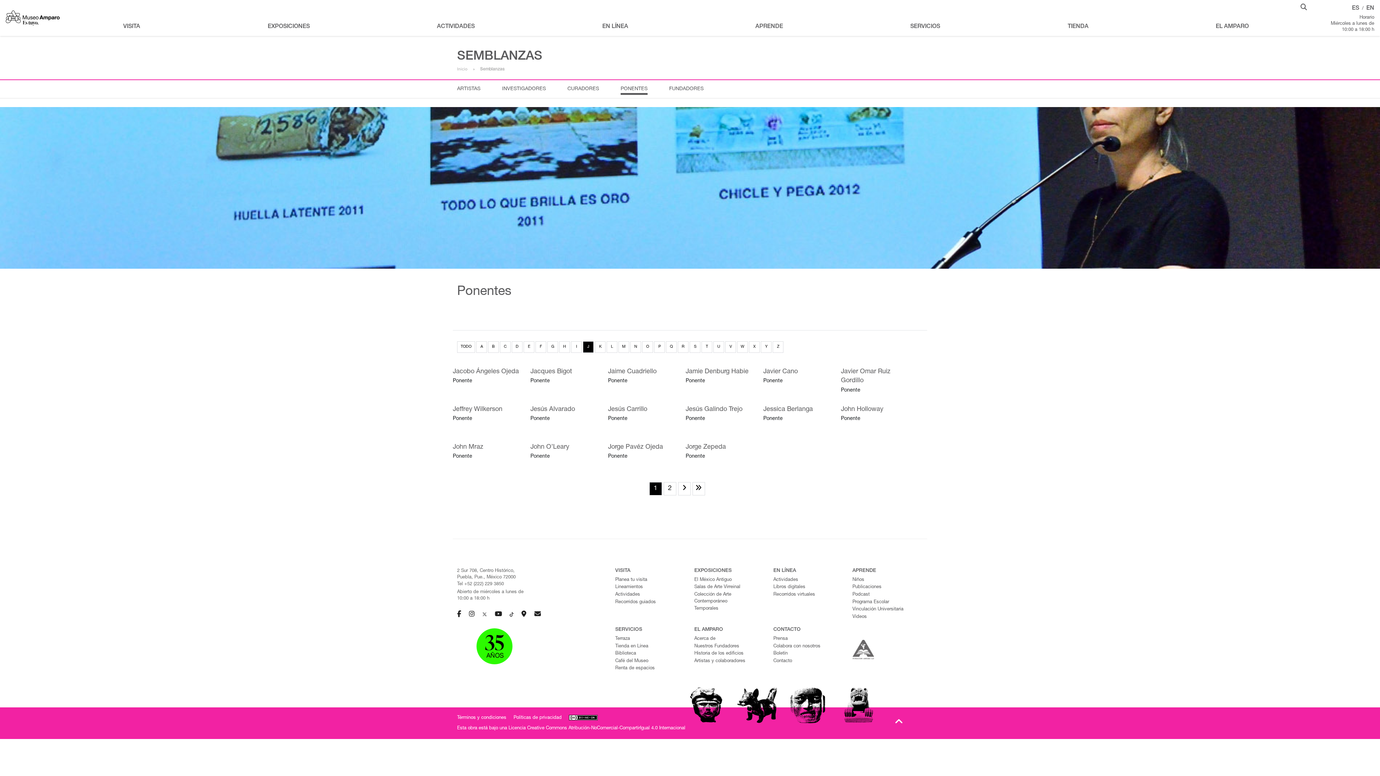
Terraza (622, 639)
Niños (858, 580)
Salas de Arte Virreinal (717, 587)
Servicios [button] (925, 27)
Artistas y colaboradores (719, 661)
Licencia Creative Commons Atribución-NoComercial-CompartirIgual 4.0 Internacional (597, 728)
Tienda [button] (1078, 27)
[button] (1304, 6)
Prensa (780, 639)
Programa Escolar (870, 602)
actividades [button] (456, 27)
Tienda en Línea (631, 646)
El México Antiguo (713, 580)
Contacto (782, 661)
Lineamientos (629, 587)
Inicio (462, 68)
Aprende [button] (769, 27)
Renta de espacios (635, 668)
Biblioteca (625, 653)
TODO (466, 347)
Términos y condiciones (481, 718)
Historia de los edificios (719, 653)
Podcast (861, 594)
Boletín (780, 653)
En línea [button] (615, 27)
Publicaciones (867, 587)
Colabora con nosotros (796, 646)
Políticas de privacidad (538, 718)
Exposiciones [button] (289, 27)
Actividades (627, 594)
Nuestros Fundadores (716, 646)
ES (1355, 8)
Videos (859, 617)
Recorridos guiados (635, 602)
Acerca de (705, 639)
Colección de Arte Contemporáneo (712, 598)
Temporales (706, 608)
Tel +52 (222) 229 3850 (480, 584)
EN (1370, 8)
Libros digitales (789, 587)
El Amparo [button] (1232, 27)
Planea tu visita (631, 580)
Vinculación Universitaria (877, 609)
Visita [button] (131, 27)
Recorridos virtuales (794, 594)
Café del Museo (631, 661)
